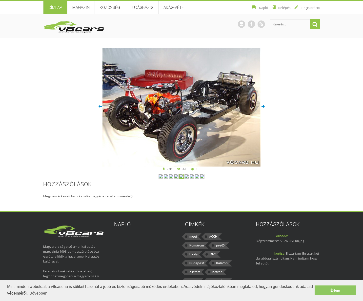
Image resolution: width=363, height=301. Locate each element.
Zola (169, 169)
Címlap (55, 7)
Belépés (284, 7)
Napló (263, 7)
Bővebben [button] (38, 293)
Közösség (110, 7)
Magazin (81, 7)
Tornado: (281, 236)
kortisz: (279, 253)
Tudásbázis (141, 7)
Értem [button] (335, 290)
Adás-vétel (174, 7)
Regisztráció (311, 7)
